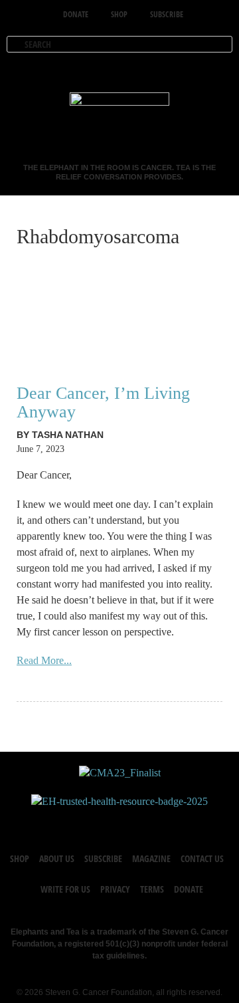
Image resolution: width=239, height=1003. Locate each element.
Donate (188, 889)
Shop (19, 858)
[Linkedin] (159, 822)
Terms (152, 889)
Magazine (151, 858)
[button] (220, 69)
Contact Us (202, 858)
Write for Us (65, 889)
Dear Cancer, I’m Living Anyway (103, 402)
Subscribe (103, 858)
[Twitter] (106, 822)
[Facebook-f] (79, 822)
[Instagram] (132, 822)
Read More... (44, 660)
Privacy (115, 889)
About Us (56, 858)
